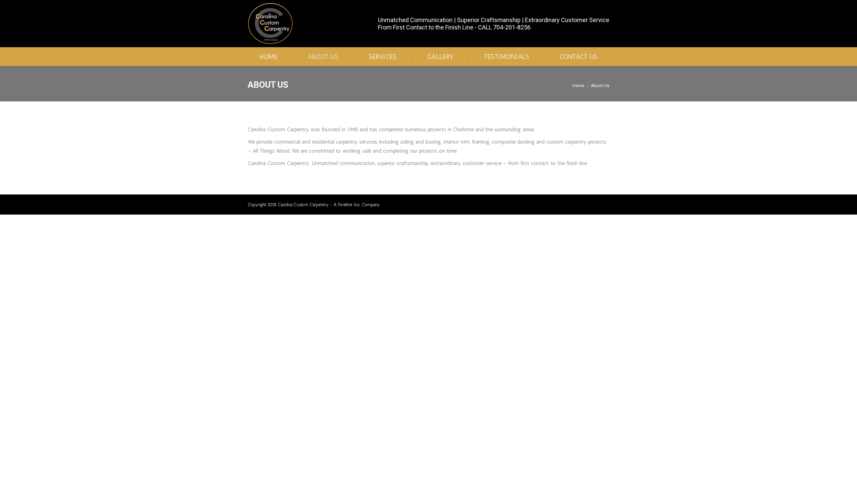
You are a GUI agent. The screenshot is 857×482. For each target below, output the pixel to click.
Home (578, 85)
